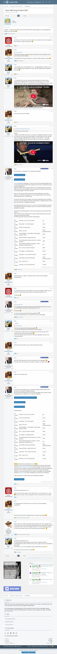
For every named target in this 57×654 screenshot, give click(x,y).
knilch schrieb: (18, 52)
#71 (52, 301)
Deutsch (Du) (18, 646)
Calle (7, 12)
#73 (52, 342)
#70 (52, 288)
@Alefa (15, 183)
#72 (52, 321)
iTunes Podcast (9, 624)
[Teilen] (50, 27)
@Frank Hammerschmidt (25, 466)
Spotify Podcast (9, 621)
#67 (52, 126)
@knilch (31, 205)
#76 (52, 386)
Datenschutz (34, 646)
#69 (52, 273)
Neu (32, 563)
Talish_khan (49, 643)
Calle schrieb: (17, 325)
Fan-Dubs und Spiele (36, 570)
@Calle (21, 546)
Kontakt (29, 646)
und (20, 60)
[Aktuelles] (43, 2)
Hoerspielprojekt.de (10, 618)
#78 (52, 501)
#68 (52, 168)
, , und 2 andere (22, 517)
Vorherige (7, 15)
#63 (52, 49)
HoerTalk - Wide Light (9, 646)
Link (12, 74)
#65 (52, 78)
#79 (52, 521)
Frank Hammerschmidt (8, 58)
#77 (52, 487)
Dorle (8, 72)
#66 (52, 111)
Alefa (13, 21)
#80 (52, 538)
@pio (24, 196)
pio (8, 529)
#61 (52, 27)
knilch (8, 45)
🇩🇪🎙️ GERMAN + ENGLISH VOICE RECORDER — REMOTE (42, 573)
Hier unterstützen (8, 611)
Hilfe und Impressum (43, 646)
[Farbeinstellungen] (49, 2)
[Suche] (46, 2)
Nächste (24, 15)
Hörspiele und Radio (36, 576)
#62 (52, 37)
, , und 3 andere (23, 534)
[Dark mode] (52, 2)
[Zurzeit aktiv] (8, 55)
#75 (52, 372)
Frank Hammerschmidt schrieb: (21, 128)
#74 (52, 357)
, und (11, 33)
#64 (52, 64)
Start (50, 646)
